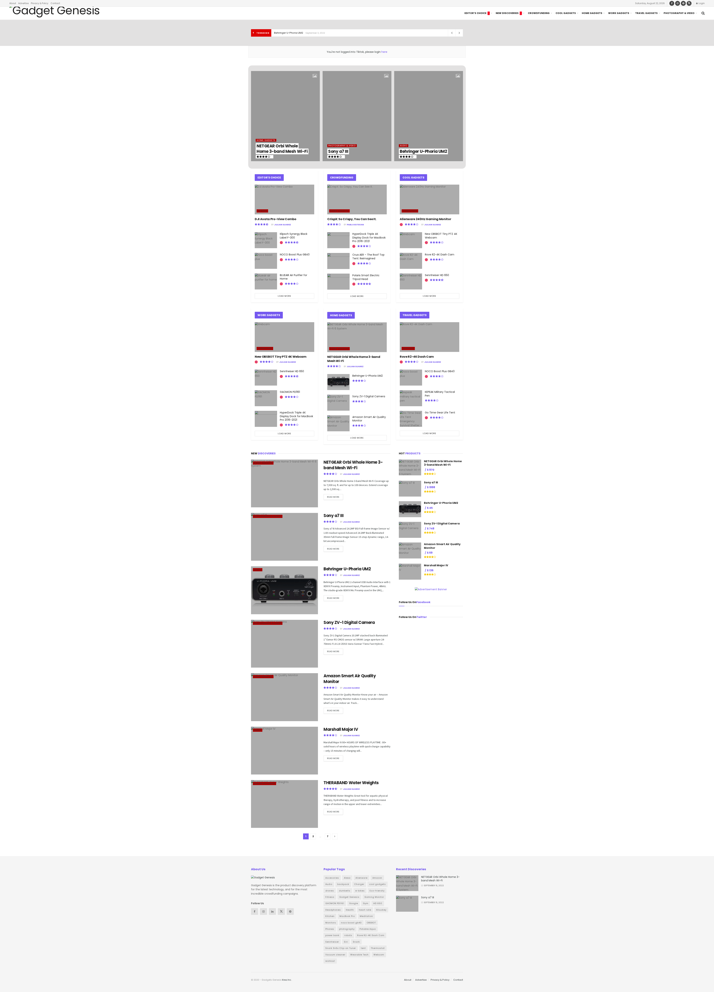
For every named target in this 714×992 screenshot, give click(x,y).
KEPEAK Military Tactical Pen (440, 393)
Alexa (347, 877)
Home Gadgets (592, 13)
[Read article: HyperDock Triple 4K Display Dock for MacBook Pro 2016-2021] (266, 419)
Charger (359, 884)
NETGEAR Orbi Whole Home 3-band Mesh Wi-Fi (282, 148)
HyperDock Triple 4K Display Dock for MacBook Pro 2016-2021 (296, 416)
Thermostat (378, 948)
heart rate (365, 909)
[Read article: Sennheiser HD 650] (266, 378)
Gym (365, 903)
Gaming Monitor (374, 897)
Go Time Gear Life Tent (440, 412)
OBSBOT (371, 922)
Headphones (333, 909)
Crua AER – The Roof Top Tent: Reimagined (368, 256)
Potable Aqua (368, 928)
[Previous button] (254, 116)
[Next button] (460, 116)
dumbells (344, 890)
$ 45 (430, 508)
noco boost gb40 (351, 922)
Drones (262, 210)
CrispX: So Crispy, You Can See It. (351, 219)
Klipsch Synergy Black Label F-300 (293, 235)
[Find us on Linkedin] (272, 911)
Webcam (379, 954)
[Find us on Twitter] (689, 3)
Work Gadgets (618, 13)
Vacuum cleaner (335, 954)
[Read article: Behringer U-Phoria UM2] (338, 382)
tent (363, 948)
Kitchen (330, 916)
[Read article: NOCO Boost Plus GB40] (266, 261)
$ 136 (430, 570)
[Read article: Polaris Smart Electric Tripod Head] (338, 282)
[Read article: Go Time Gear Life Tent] (411, 419)
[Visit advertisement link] (431, 589)
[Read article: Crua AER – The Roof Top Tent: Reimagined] (338, 261)
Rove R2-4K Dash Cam (439, 254)
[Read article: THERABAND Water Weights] (284, 804)
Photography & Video (679, 13)
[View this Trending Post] (281, 242)
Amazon (377, 877)
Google (353, 903)
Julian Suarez (282, 224)
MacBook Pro (347, 916)
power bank (332, 935)
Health (350, 909)
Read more (335, 496)
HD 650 (377, 903)
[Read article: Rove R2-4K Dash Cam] (411, 261)
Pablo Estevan (355, 224)
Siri (346, 941)
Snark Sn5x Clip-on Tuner (340, 948)
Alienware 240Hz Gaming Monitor (425, 219)
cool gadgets (377, 884)
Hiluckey (381, 909)
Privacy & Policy (39, 3)
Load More (284, 295)
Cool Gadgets (566, 13)
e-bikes (360, 890)
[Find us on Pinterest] (683, 3)
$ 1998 (431, 487)
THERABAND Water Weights (351, 783)
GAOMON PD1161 (290, 392)
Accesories (332, 877)
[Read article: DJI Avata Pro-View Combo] (284, 199)
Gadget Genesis (349, 897)
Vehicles (408, 348)
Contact (55, 3)
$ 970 (430, 470)
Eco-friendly (377, 890)
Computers (265, 348)
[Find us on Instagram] (677, 3)
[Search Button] (703, 13)
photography (347, 928)
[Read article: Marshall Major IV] (284, 750)
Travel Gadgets (646, 13)
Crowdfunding (539, 13)
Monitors (330, 922)
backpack (343, 884)
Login (701, 3)
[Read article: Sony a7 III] (284, 537)
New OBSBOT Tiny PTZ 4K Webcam (280, 357)
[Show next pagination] (335, 836)
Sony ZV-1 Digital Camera (289, 33)
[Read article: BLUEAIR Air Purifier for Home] (266, 281)
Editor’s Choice (475, 13)
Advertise (23, 3)
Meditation (366, 916)
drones (329, 890)
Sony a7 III (338, 151)
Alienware (361, 877)
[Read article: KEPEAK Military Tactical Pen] (411, 398)
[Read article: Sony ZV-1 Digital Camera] (338, 403)
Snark (356, 941)
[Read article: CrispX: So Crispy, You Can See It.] (357, 199)
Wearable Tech (359, 954)
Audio (403, 145)
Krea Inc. (287, 979)
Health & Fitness (264, 783)
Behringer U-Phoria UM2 (423, 151)
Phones (329, 928)
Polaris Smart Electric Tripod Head (365, 277)
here (384, 52)
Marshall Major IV (341, 729)
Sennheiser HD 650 (292, 371)
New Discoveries (507, 13)
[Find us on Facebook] (671, 3)
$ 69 (429, 553)
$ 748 (430, 528)
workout (330, 960)
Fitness (329, 897)
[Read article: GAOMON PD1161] (266, 398)
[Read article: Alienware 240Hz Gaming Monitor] (429, 199)
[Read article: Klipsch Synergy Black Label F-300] (266, 240)
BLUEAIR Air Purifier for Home (293, 277)
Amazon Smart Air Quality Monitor (369, 419)
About (12, 3)
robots (348, 935)
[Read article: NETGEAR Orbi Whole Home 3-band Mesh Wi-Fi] (357, 337)
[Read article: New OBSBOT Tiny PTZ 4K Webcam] (284, 337)
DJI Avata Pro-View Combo (275, 219)
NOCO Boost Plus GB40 (295, 254)
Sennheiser (332, 941)
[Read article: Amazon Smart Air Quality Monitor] (338, 423)
